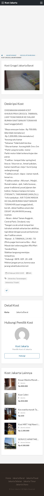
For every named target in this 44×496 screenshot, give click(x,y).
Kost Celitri (23, 394)
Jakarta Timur (29, 481)
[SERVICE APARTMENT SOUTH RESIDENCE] (10, 443)
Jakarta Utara (22, 484)
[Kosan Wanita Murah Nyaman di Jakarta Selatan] (10, 383)
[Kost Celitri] (10, 398)
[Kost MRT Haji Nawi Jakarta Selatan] (10, 428)
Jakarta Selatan (15, 481)
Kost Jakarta (11, 2)
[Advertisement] (22, 29)
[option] (22, 80)
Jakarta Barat (19, 478)
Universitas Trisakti (12, 282)
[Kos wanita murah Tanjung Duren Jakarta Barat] (10, 413)
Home (8, 478)
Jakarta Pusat (32, 478)
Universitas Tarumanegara (17, 279)
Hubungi (22, 356)
